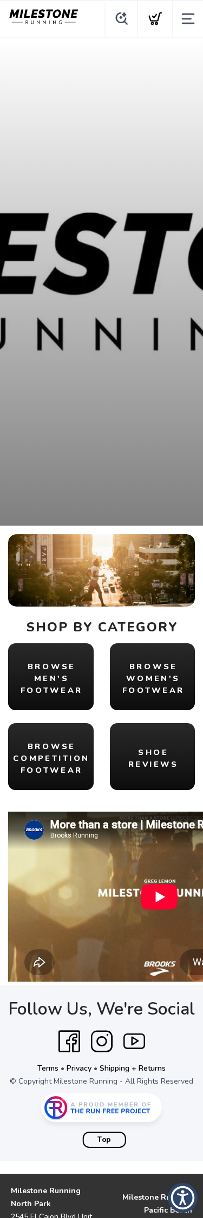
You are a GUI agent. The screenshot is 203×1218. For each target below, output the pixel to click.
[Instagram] (102, 1041)
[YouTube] (134, 1041)
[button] (183, 1198)
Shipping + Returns (133, 1068)
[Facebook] (69, 1041)
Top (104, 1140)
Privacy (79, 1068)
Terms (47, 1068)
